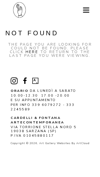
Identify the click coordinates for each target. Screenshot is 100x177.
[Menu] (86, 10)
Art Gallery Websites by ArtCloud (64, 143)
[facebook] (24, 80)
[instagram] (14, 80)
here (32, 51)
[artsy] (35, 80)
